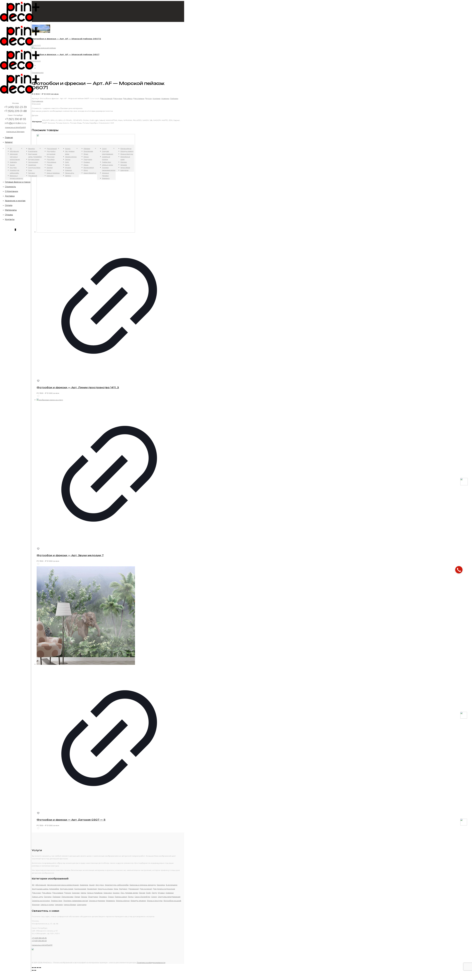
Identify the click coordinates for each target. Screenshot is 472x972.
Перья (77, 897)
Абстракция (40, 885)
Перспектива (67, 897)
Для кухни (117, 98)
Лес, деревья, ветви (129, 893)
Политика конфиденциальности (151, 962)
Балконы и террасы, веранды (143, 885)
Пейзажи (174, 98)
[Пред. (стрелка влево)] (33, 970)
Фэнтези (36, 904)
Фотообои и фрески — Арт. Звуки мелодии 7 (70, 555)
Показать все (38, 72)
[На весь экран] (38, 967)
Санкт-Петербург (142, 897)
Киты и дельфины (95, 893)
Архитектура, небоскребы (117, 885)
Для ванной (133, 889)
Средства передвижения (169, 897)
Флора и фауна (123, 901)
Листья (142, 893)
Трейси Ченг (56, 901)
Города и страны (105, 889)
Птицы (111, 897)
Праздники (93, 897)
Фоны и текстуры (154, 901)
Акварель (84, 885)
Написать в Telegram (15, 131)
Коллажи (156, 98)
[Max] (464, 485)
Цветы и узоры (47, 904)
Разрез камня (121, 897)
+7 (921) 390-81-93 (39, 941)
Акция (92, 885)
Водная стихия (66, 889)
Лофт (148, 893)
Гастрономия (80, 889)
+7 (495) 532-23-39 (39, 938)
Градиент (123, 889)
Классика (107, 893)
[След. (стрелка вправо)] (35, 970)
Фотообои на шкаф (172, 901)
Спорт (154, 897)
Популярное (37, 101)
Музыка (161, 893)
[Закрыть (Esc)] (33, 967)
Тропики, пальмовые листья (75, 901)
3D (33, 885)
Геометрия (92, 889)
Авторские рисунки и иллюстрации (63, 885)
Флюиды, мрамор (138, 901)
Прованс (103, 897)
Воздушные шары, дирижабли (45, 889)
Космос (116, 893)
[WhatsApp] (463, 718)
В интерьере (171, 885)
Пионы (84, 897)
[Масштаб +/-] (40, 967)
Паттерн (48, 897)
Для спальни (138, 98)
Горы (116, 889)
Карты (83, 893)
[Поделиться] (35, 967)
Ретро (131, 897)
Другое (148, 98)
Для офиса (127, 98)
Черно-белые (70, 904)
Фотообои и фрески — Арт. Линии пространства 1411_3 (78, 387)
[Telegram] (463, 825)
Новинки (165, 98)
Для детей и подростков (164, 889)
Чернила (59, 904)
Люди (154, 893)
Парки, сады (37, 897)
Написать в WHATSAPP (15, 127)
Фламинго (110, 901)
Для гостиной (106, 98)
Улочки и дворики (97, 901)
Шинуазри (81, 904)
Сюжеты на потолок (41, 901)
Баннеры (161, 885)
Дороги (67, 893)
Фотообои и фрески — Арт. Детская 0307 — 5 (71, 819)
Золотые (76, 893)
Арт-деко (100, 885)
